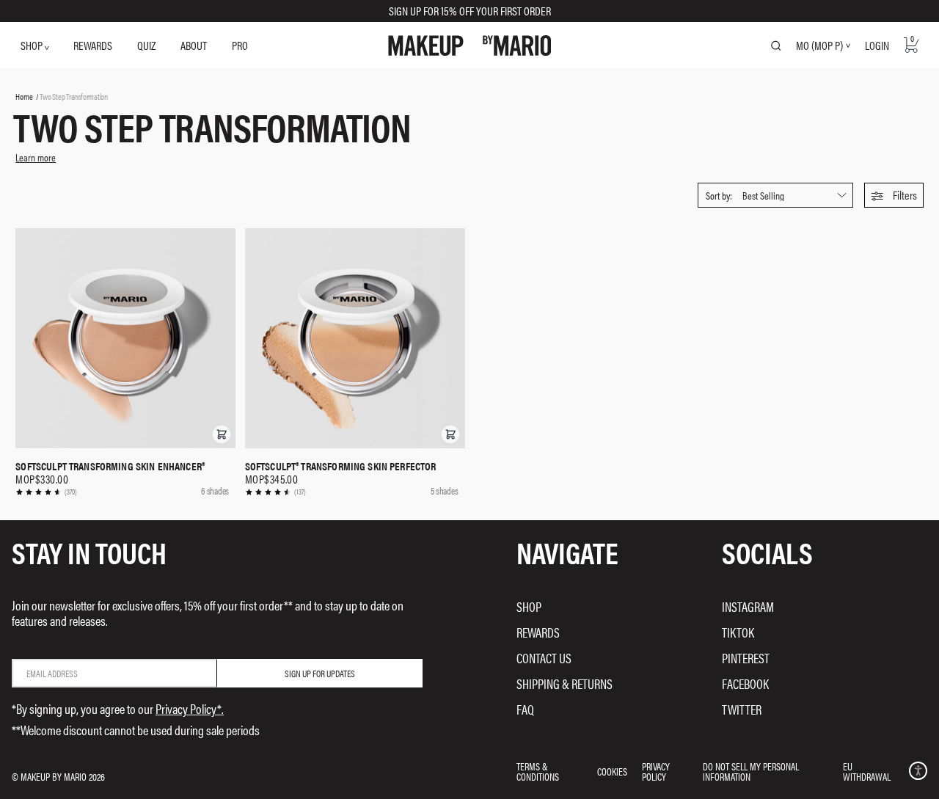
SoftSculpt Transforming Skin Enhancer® (110, 466)
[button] (894, 195)
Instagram (748, 606)
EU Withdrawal (867, 771)
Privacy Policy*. (190, 708)
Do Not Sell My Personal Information (751, 771)
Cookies (612, 771)
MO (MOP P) (819, 45)
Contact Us (543, 658)
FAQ (525, 709)
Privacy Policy (656, 771)
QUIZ (146, 45)
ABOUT (193, 45)
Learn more (35, 157)
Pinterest (746, 658)
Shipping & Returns (564, 683)
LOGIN (877, 45)
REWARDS (92, 45)
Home (23, 96)
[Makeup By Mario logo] (470, 45)
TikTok (738, 632)
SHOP (33, 45)
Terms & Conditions (537, 771)
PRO (240, 45)
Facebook (745, 683)
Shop (528, 606)
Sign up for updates (320, 673)
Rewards (538, 632)
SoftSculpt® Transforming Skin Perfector (340, 466)
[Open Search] (776, 45)
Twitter (741, 709)
